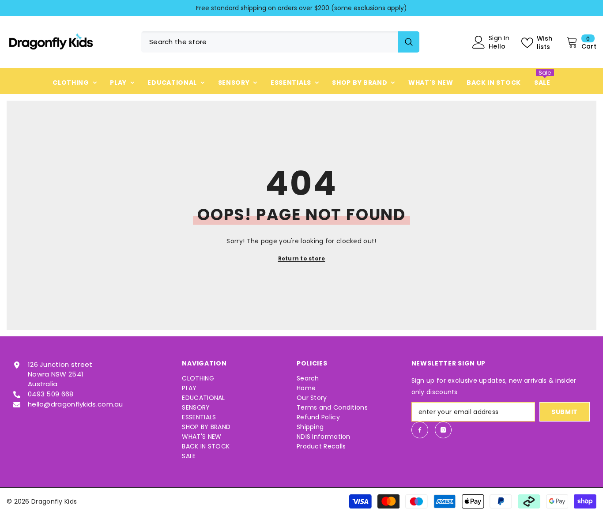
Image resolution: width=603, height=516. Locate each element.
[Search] (280, 42)
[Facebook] (419, 430)
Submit (564, 411)
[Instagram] (443, 430)
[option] (301, 8)
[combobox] (269, 42)
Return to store (301, 258)
